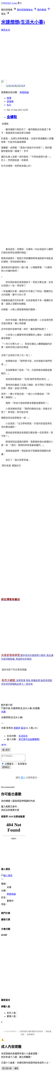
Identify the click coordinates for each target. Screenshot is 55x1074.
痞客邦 (17, 728)
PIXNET (13, 1031)
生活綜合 (23, 736)
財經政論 (24, 92)
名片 (9, 105)
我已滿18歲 (7, 1068)
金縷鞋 (12, 117)
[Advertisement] (27, 204)
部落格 (10, 101)
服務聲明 (30, 1034)
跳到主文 (5, 30)
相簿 (9, 98)
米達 (3, 712)
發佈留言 (6, 767)
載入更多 (6, 750)
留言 (23, 728)
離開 (16, 1068)
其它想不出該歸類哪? (29, 739)
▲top (3, 744)
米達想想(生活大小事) (23, 22)
